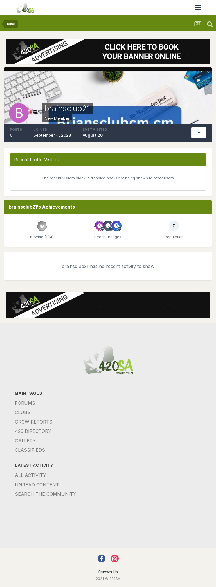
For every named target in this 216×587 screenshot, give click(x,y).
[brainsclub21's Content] (198, 132)
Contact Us (108, 572)
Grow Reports (33, 422)
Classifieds (30, 450)
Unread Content (37, 485)
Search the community (45, 494)
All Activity (30, 475)
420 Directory (33, 431)
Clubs (22, 412)
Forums (25, 403)
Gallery (25, 441)
